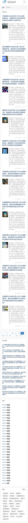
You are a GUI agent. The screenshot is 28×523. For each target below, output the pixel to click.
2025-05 (4, 444)
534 (21, 336)
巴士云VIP (12, 516)
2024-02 (4, 480)
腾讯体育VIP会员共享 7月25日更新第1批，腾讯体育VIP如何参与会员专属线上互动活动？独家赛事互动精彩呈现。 (14, 387)
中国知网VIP (11, 503)
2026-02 (4, 420)
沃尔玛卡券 (13, 511)
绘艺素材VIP (22, 513)
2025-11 (4, 428)
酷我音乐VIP (5, 495)
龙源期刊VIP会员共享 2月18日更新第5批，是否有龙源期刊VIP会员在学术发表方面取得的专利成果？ (14, 268)
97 (16, 333)
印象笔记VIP (12, 495)
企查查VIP (18, 503)
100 (3, 336)
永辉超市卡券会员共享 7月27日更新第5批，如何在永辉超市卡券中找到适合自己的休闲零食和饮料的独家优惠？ (13, 357)
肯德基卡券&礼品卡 (13, 513)
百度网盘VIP (18, 493)
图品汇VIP (23, 498)
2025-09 (4, 433)
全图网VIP (12, 506)
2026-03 (4, 417)
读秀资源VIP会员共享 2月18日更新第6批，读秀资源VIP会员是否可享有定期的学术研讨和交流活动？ (14, 237)
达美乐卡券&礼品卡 (18, 501)
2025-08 (4, 436)
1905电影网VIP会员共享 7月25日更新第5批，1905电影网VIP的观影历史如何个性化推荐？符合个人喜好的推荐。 (14, 368)
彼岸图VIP (5, 501)
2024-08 (4, 465)
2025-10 (4, 430)
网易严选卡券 (5, 516)
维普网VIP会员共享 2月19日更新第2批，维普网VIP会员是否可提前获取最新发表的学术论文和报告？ (14, 112)
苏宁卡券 (17, 506)
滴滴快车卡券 (5, 519)
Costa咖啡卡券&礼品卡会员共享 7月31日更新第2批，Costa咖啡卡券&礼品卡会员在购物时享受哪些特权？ (13, 346)
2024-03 (4, 478)
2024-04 (4, 475)
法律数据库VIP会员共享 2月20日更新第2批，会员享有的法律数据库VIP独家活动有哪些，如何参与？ (14, 82)
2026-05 (4, 412)
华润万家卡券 (5, 493)
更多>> (24, 489)
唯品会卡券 (5, 498)
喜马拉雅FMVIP (6, 511)
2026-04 (4, 415)
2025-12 (4, 425)
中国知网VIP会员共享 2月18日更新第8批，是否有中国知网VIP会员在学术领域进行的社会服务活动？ (14, 174)
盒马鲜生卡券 (20, 511)
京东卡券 (12, 493)
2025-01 (4, 451)
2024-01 (4, 483)
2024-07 (4, 467)
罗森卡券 (11, 501)
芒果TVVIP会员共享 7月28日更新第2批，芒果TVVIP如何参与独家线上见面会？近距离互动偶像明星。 (13, 351)
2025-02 (4, 449)
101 (6, 336)
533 (17, 336)
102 (10, 336)
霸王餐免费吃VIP (6, 508)
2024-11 (4, 457)
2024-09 (4, 462)
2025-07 (4, 438)
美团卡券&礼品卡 (15, 508)
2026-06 (4, 410)
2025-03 (4, 446)
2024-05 (4, 472)
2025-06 (4, 441)
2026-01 (4, 423)
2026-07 (4, 407)
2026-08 (4, 404)
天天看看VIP (5, 506)
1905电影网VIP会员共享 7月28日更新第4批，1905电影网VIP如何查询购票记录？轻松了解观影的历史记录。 (14, 363)
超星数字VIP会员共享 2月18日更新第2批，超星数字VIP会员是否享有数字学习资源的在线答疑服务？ (14, 143)
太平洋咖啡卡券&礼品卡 (14, 498)
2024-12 (4, 454)
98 (19, 333)
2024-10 (4, 459)
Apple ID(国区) (19, 516)
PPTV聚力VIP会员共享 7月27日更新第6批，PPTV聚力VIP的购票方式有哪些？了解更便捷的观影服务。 (13, 382)
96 (12, 333)
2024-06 (4, 470)
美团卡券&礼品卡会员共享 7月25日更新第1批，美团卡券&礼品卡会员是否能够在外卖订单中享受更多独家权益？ (14, 393)
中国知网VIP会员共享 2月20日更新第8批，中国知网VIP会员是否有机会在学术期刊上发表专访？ (13, 18)
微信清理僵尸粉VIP (20, 495)
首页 (3, 7)
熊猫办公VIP (5, 513)
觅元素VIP (5, 503)
